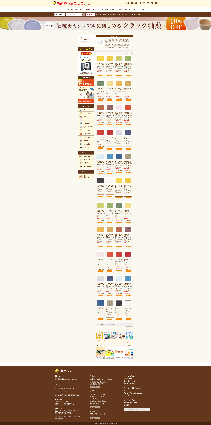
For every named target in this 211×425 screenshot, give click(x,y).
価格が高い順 (109, 324)
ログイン (86, 39)
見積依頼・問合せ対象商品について (134, 393)
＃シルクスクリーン (118, 14)
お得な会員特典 (86, 43)
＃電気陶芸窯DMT (101, 14)
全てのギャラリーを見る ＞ (128, 345)
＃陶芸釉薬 (109, 14)
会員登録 (86, 41)
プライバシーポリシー (130, 400)
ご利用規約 (127, 405)
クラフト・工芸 (93, 32)
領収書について (128, 390)
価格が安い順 (103, 324)
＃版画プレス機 (129, 14)
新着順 (113, 324)
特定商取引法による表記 (130, 402)
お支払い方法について (130, 378)
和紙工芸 (104, 32)
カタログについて (129, 383)
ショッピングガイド (129, 376)
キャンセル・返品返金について (133, 388)
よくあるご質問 (128, 395)
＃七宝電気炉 (137, 14)
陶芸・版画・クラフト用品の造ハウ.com (84, 32)
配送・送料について (129, 381)
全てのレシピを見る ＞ (128, 329)
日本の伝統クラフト (99, 32)
